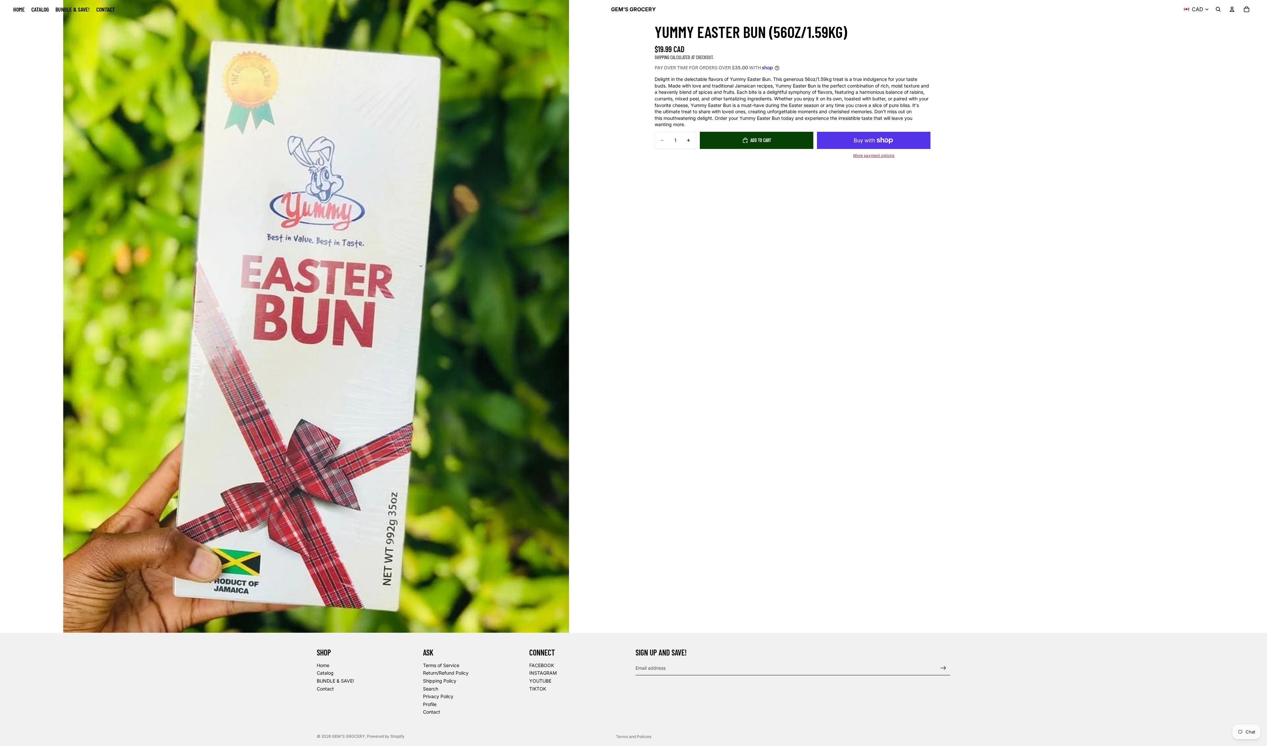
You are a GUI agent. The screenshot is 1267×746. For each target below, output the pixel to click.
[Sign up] (943, 668)
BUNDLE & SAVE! (335, 681)
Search (430, 689)
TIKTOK (537, 689)
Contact (325, 689)
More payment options (873, 155)
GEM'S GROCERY (348, 736)
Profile (430, 704)
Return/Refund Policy (446, 673)
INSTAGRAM (543, 673)
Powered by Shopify (386, 736)
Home (323, 665)
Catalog (325, 673)
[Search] (1218, 9)
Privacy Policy (438, 696)
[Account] (1232, 9)
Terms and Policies (633, 736)
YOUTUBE (540, 681)
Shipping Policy (439, 681)
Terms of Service (441, 665)
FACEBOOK (541, 665)
